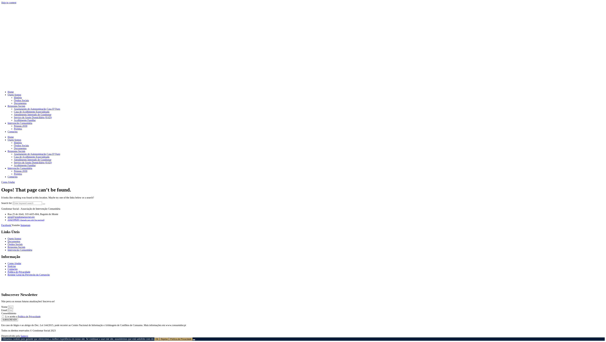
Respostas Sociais (16, 106)
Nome (4, 307)
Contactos (13, 131)
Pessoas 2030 (20, 126)
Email (4, 310)
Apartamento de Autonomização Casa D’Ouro (37, 109)
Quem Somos (14, 94)
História (18, 97)
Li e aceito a (23, 316)
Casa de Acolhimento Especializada (31, 111)
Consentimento (8, 313)
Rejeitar (164, 339)
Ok (157, 339)
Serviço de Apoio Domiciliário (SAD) (33, 117)
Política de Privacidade (29, 316)
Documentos (20, 103)
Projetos (18, 128)
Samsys (24, 336)
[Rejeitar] (194, 339)
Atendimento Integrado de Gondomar (32, 114)
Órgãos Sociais (21, 100)
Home (11, 92)
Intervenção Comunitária (20, 123)
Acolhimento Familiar (25, 120)
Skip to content (8, 2)
